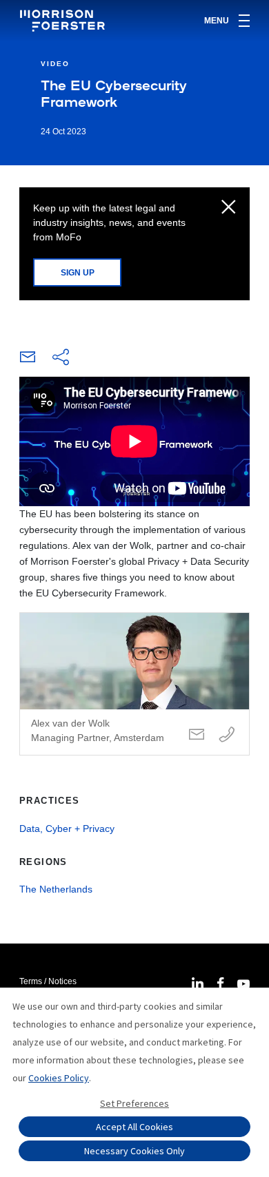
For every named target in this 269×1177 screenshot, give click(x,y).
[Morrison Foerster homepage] (64, 21)
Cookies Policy (58, 1078)
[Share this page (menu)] (60, 358)
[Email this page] (27, 360)
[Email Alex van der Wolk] (196, 735)
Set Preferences (134, 1103)
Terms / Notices (48, 981)
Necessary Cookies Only (134, 1151)
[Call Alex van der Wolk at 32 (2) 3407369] (227, 735)
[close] (228, 208)
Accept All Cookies (134, 1127)
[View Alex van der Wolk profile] (134, 684)
